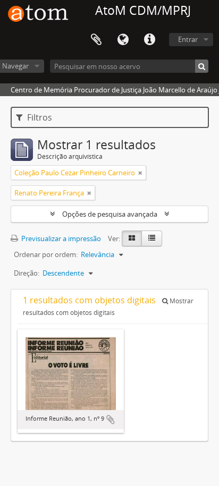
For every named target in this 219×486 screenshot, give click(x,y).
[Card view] (132, 238)
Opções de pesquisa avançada (110, 214)
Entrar (188, 39)
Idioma (123, 40)
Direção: (26, 273)
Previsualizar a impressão (60, 238)
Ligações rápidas (149, 40)
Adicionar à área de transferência (110, 419)
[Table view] (151, 238)
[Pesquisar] (201, 66)
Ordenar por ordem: (46, 254)
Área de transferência (96, 40)
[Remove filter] (140, 172)
